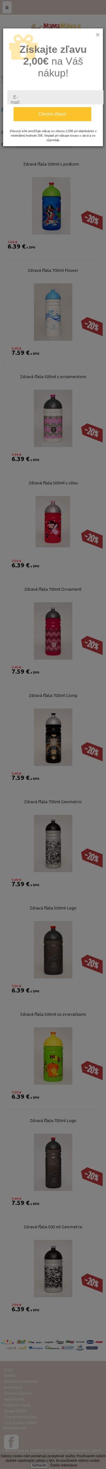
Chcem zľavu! (52, 114)
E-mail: (15, 100)
